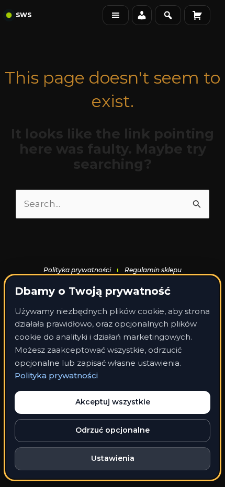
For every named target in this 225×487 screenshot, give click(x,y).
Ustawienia (112, 458)
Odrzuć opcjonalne (112, 430)
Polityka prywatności (56, 375)
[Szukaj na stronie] (168, 15)
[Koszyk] (197, 15)
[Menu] (116, 15)
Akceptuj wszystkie (112, 402)
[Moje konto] (142, 15)
